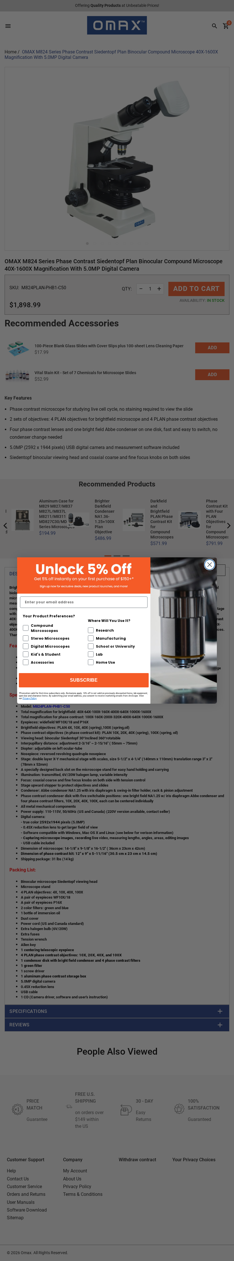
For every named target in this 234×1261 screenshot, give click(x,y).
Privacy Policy (30, 698)
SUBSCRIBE (84, 680)
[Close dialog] (210, 565)
